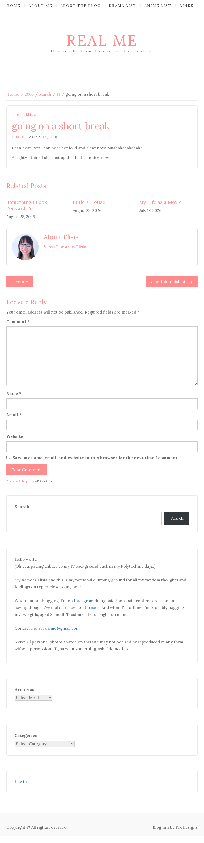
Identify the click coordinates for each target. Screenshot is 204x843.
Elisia (18, 137)
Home (13, 5)
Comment (17, 321)
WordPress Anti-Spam (18, 481)
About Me (40, 5)
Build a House (89, 202)
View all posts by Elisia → (67, 246)
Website (14, 436)
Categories (26, 735)
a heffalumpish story (172, 281)
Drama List (122, 5)
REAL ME (102, 40)
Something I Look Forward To (26, 205)
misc (31, 114)
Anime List (157, 5)
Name (13, 393)
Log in (21, 781)
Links (186, 5)
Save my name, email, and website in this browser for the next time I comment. (95, 457)
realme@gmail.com (61, 628)
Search (22, 506)
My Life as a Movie (160, 202)
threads (92, 607)
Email (14, 414)
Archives (24, 689)
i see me (19, 281)
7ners (18, 114)
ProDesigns (187, 827)
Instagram (84, 600)
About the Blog (81, 5)
